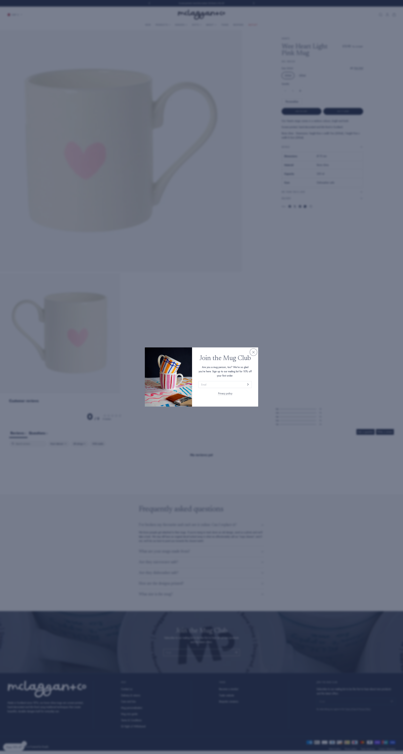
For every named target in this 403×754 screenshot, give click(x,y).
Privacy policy (225, 393)
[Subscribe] (248, 384)
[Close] (253, 352)
